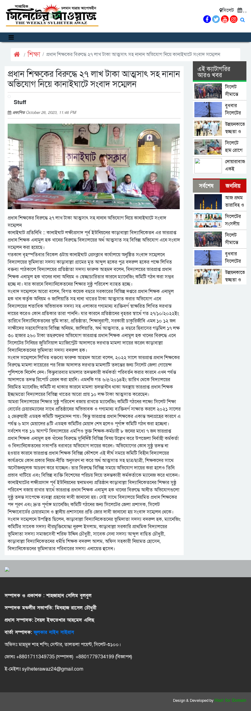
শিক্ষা (34, 54)
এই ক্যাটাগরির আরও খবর (213, 72)
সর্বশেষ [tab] (206, 186)
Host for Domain (230, 700)
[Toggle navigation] (11, 37)
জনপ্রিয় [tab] (233, 186)
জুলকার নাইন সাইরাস (54, 632)
